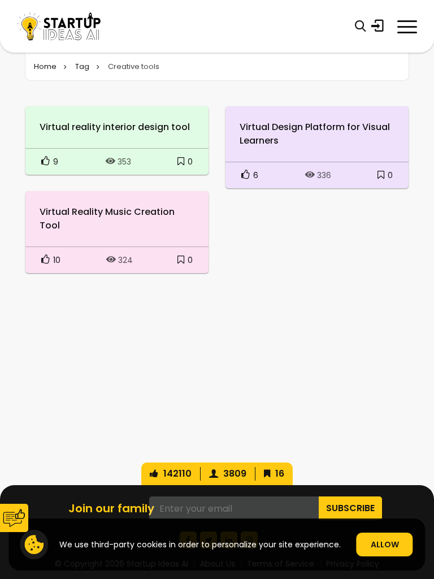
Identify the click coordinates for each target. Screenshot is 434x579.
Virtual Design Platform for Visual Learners (315, 133)
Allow (385, 544)
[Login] (377, 26)
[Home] (58, 26)
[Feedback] (14, 518)
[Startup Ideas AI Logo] (419, 515)
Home (45, 66)
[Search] (360, 26)
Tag (82, 66)
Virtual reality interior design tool (115, 126)
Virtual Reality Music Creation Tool (107, 218)
